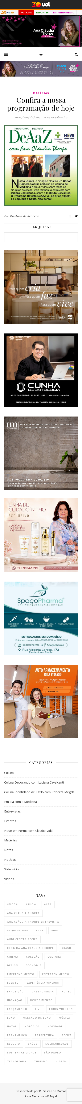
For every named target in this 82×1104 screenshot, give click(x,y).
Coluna (9, 773)
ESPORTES (42, 12)
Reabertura (44, 1035)
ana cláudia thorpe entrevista (33, 921)
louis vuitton (61, 1008)
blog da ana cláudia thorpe (30, 947)
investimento (41, 1000)
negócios (32, 1026)
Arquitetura (17, 930)
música (64, 1017)
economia (34, 965)
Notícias (10, 859)
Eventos (10, 821)
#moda (12, 904)
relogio (13, 1043)
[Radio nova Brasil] (41, 75)
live (38, 1008)
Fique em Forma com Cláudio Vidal (28, 830)
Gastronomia (43, 991)
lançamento (17, 1008)
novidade (55, 1026)
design (12, 965)
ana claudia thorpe (23, 913)
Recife (67, 1035)
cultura (54, 956)
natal (12, 1026)
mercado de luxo (37, 1017)
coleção (33, 956)
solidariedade (57, 1043)
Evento (13, 982)
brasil (67, 947)
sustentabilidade (21, 1052)
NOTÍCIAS (26, 12)
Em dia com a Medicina (20, 801)
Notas (8, 850)
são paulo (52, 1052)
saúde (33, 1043)
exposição (15, 991)
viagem (61, 1061)
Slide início (11, 869)
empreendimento (20, 974)
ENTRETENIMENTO (63, 12)
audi (54, 930)
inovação (14, 1000)
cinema (12, 956)
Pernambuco (17, 1035)
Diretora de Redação (24, 216)
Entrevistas (12, 811)
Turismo (41, 1061)
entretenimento (55, 974)
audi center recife (22, 939)
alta (48, 904)
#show (31, 904)
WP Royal (51, 1096)
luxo (11, 1017)
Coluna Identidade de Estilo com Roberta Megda (39, 792)
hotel (66, 991)
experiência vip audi (43, 982)
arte (40, 930)
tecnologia (16, 1061)
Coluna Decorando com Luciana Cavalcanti (34, 782)
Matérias (41, 93)
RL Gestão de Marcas (52, 1091)
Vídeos (9, 879)
